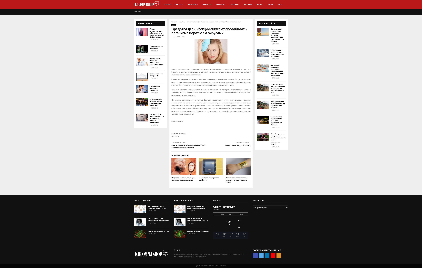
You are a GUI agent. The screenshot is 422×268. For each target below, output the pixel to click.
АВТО (280, 4)
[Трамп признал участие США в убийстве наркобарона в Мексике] (263, 120)
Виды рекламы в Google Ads (156, 75)
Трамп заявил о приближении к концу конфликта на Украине (277, 53)
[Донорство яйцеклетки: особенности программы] (140, 209)
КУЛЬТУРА (248, 4)
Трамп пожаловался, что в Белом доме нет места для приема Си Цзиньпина (157, 33)
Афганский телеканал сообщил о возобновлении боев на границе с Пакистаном (277, 70)
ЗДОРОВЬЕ (234, 4)
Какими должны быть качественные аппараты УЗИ (158, 219)
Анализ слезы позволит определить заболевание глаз (157, 62)
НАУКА (259, 4)
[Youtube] (285, 12)
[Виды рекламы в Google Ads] (142, 77)
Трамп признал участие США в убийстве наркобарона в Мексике (276, 121)
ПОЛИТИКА (178, 4)
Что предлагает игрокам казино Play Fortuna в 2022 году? (156, 102)
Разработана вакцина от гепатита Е (155, 88)
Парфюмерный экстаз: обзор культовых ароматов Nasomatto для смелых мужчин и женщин (277, 35)
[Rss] (287, 12)
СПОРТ (270, 4)
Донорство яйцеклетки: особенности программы (157, 207)
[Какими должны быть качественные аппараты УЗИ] (140, 222)
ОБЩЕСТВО (220, 4)
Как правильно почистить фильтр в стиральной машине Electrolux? (157, 118)
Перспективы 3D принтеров (156, 47)
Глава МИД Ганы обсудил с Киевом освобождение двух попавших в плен (278, 88)
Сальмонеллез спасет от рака (158, 231)
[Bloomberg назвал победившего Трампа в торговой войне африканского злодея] (263, 137)
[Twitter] (280, 12)
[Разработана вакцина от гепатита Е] (142, 89)
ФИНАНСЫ (207, 4)
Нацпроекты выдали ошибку (238, 145)
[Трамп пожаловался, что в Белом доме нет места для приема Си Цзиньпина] (142, 32)
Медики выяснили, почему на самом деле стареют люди (183, 179)
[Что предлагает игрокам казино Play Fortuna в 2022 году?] (142, 102)
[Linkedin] (282, 12)
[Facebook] (278, 12)
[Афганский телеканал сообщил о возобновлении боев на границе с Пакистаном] (263, 68)
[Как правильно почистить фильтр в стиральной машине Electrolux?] (142, 117)
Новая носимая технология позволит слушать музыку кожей (236, 180)
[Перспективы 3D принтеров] (142, 49)
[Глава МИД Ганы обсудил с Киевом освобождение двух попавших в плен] (263, 87)
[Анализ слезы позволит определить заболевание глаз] (142, 62)
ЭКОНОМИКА (193, 4)
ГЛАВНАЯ (167, 4)
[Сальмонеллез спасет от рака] (140, 234)
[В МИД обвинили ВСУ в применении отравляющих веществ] (263, 105)
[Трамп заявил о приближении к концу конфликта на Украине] (263, 53)
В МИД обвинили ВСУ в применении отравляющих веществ (278, 105)
